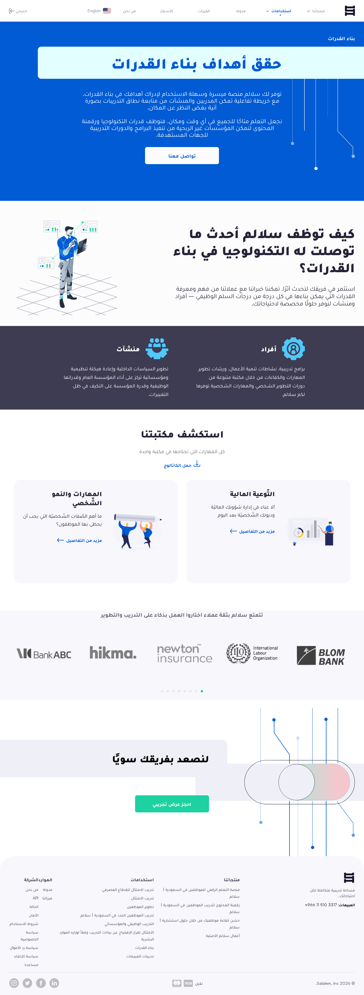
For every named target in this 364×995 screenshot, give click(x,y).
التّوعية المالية (252, 493)
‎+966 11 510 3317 (321, 904)
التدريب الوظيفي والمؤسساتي (129, 923)
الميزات (204, 10)
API (35, 897)
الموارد (45, 879)
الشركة (31, 879)
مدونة (241, 10)
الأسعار (166, 10)
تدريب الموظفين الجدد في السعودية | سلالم (117, 915)
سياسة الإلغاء (26, 955)
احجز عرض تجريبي (171, 804)
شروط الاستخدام (24, 923)
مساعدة (31, 964)
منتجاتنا (232, 879)
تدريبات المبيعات (140, 955)
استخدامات (142, 879)
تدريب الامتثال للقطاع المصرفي (128, 889)
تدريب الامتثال (142, 897)
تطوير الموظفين (140, 906)
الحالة (34, 906)
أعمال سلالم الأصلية (223, 935)
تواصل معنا (182, 155)
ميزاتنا (47, 897)
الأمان (33, 915)
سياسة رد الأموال (24, 947)
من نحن (129, 10)
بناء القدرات (144, 947)
